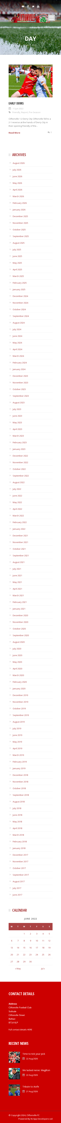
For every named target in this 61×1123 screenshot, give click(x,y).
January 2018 (19, 848)
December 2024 (20, 296)
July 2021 (17, 568)
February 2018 (20, 841)
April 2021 (17, 588)
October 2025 (19, 229)
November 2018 (20, 781)
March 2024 (18, 355)
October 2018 (19, 788)
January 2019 (19, 768)
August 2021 (19, 562)
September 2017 (21, 874)
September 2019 (21, 715)
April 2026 (17, 189)
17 (37, 947)
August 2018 (19, 801)
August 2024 (19, 322)
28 (18, 961)
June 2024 (17, 336)
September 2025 (21, 236)
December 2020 (20, 615)
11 (43, 940)
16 (30, 947)
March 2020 (18, 675)
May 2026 (17, 183)
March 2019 (18, 755)
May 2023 (17, 422)
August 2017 (19, 881)
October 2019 (19, 708)
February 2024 (20, 362)
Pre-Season (35, 112)
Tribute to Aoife (30, 1086)
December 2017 (20, 854)
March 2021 (18, 595)
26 (49, 954)
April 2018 (17, 828)
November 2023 (20, 382)
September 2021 (21, 555)
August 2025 (19, 242)
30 (30, 961)
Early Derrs (16, 103)
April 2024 (17, 349)
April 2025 (17, 269)
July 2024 (17, 329)
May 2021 (17, 582)
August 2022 (19, 482)
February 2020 (20, 681)
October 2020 (19, 628)
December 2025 (20, 216)
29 (24, 961)
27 (12, 961)
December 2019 (20, 695)
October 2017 (19, 868)
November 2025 (20, 222)
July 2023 (17, 409)
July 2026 (17, 169)
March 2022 (18, 515)
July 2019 (17, 728)
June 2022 (17, 495)
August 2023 (19, 402)
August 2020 (19, 642)
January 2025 (19, 289)
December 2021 (20, 535)
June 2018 (17, 814)
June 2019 (17, 735)
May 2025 (17, 262)
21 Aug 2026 (32, 1091)
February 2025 (20, 282)
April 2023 (17, 429)
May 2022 (17, 502)
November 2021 (20, 542)
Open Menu (51, 18)
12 (49, 940)
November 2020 (20, 622)
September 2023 (21, 395)
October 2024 (19, 309)
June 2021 (17, 575)
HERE (29, 1029)
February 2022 (20, 522)
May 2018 (17, 821)
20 (12, 954)
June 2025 (17, 256)
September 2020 (21, 635)
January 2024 (19, 369)
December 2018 (20, 775)
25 (43, 954)
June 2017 (17, 894)
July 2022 (17, 489)
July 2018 (17, 808)
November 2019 (20, 701)
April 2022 (17, 508)
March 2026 (18, 196)
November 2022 (20, 462)
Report (24, 112)
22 (24, 954)
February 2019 (20, 761)
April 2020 (17, 668)
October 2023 (19, 389)
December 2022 (20, 455)
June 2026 (17, 176)
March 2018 (18, 834)
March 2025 (18, 276)
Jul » (43, 968)
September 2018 (21, 794)
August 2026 (19, 163)
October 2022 (19, 469)
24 (37, 954)
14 (18, 947)
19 (49, 947)
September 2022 (21, 475)
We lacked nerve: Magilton (36, 1070)
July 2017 (17, 888)
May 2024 (17, 342)
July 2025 (17, 249)
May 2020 (17, 661)
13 (12, 947)
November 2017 (20, 861)
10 (37, 940)
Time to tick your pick (33, 1053)
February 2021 (20, 602)
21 (18, 954)
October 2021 (19, 548)
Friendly (16, 112)
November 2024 (20, 302)
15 (24, 947)
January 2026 (19, 209)
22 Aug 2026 (32, 1058)
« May (18, 968)
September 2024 (21, 316)
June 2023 (17, 415)
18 (43, 947)
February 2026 (20, 202)
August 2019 (19, 721)
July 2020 (17, 648)
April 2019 (17, 748)
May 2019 (17, 741)
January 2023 (19, 449)
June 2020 (17, 655)
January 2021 (19, 608)
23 (30, 954)
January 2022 (19, 528)
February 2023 (20, 442)
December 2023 (20, 375)
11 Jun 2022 (18, 108)
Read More (14, 132)
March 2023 (18, 435)
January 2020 (19, 688)
